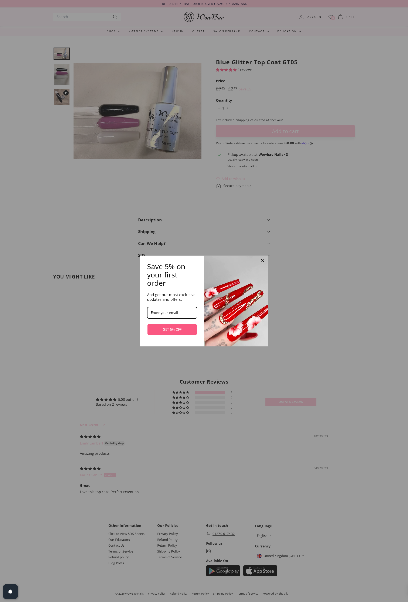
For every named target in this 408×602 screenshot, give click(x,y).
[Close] (263, 261)
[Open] (10, 591)
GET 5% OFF (172, 329)
